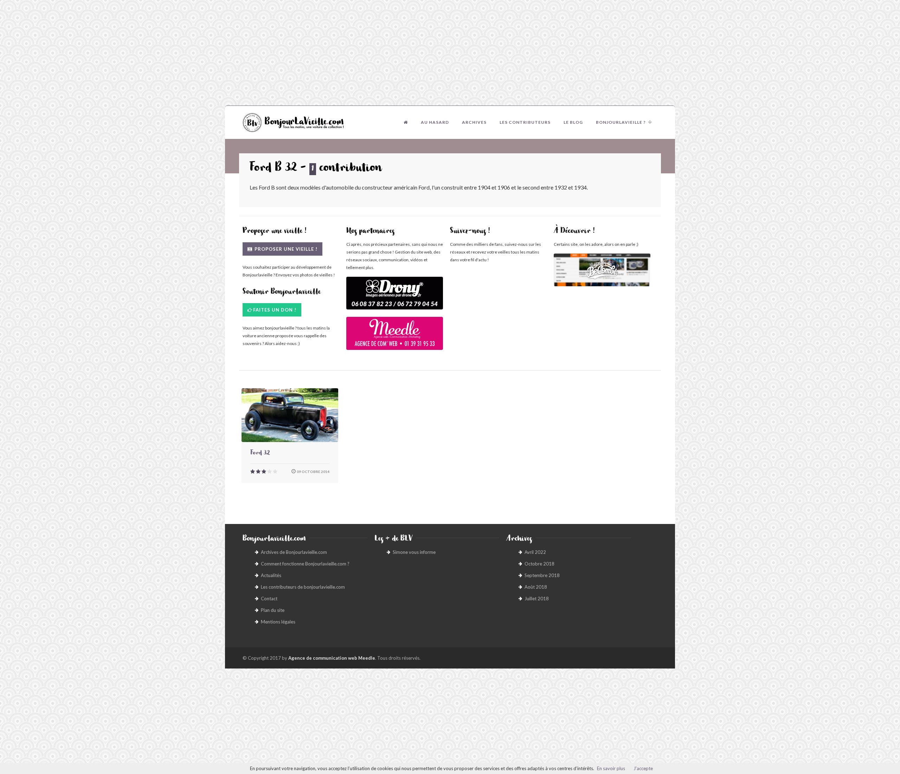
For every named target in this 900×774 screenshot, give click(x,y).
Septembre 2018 (542, 575)
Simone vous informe (414, 552)
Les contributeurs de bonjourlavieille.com (303, 587)
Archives (474, 122)
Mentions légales (278, 622)
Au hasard (435, 122)
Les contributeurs (525, 122)
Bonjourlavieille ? (621, 122)
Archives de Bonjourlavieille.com (294, 552)
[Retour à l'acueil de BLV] (405, 122)
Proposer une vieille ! (285, 249)
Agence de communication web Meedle (331, 658)
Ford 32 (260, 453)
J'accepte (643, 768)
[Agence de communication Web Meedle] (394, 337)
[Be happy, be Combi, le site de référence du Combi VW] (602, 270)
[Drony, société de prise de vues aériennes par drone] (394, 296)
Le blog (573, 122)
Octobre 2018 (539, 564)
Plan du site (272, 610)
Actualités (271, 575)
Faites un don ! (274, 310)
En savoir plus (611, 768)
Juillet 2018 (537, 598)
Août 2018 (536, 587)
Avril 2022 (535, 552)
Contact (269, 598)
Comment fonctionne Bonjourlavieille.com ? (305, 564)
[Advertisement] (450, 53)
